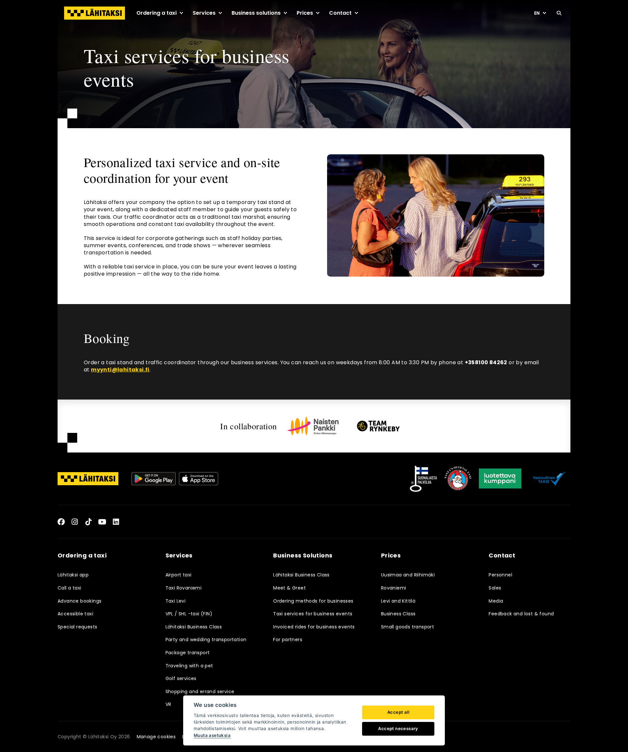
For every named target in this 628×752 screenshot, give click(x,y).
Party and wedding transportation (206, 639)
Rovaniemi (393, 588)
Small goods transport (407, 627)
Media (496, 601)
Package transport (188, 652)
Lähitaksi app (73, 575)
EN (537, 13)
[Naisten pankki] (313, 426)
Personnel (500, 575)
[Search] (559, 13)
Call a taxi (69, 588)
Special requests (77, 627)
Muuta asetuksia (212, 735)
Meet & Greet (289, 588)
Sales (495, 588)
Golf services (181, 678)
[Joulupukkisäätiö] (458, 479)
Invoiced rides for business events (314, 627)
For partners (287, 639)
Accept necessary (398, 728)
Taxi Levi (176, 601)
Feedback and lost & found (521, 613)
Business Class (398, 613)
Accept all (398, 712)
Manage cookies (156, 736)
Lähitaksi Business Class (194, 627)
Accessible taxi (75, 613)
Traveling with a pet (189, 665)
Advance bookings (79, 601)
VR (168, 704)
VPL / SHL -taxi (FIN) (189, 613)
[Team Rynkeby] (378, 426)
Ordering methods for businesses (313, 601)
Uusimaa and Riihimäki (408, 575)
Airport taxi (179, 575)
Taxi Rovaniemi (184, 588)
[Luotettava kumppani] (500, 479)
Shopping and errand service (200, 691)
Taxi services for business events (312, 613)
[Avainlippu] (423, 479)
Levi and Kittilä (398, 601)
